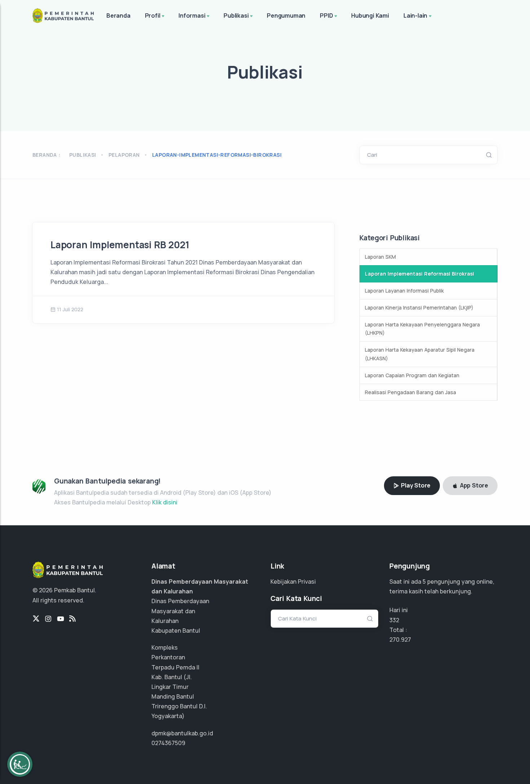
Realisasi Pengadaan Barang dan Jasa (410, 392)
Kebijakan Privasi (293, 581)
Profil (152, 15)
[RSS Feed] (72, 618)
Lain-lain (415, 15)
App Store (473, 485)
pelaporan (124, 154)
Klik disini (164, 502)
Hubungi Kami (370, 15)
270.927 (400, 639)
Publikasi (236, 15)
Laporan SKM (380, 256)
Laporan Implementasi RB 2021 (119, 244)
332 (394, 620)
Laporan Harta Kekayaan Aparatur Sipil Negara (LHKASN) (419, 354)
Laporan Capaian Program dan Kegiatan (412, 375)
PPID (326, 15)
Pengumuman (286, 15)
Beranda (118, 15)
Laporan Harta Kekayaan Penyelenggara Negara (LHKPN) (422, 329)
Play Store (414, 485)
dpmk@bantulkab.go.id (182, 733)
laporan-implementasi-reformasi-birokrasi (217, 154)
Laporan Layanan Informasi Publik (404, 290)
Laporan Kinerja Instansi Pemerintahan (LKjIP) (419, 307)
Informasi (191, 15)
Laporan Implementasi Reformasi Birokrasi (419, 273)
